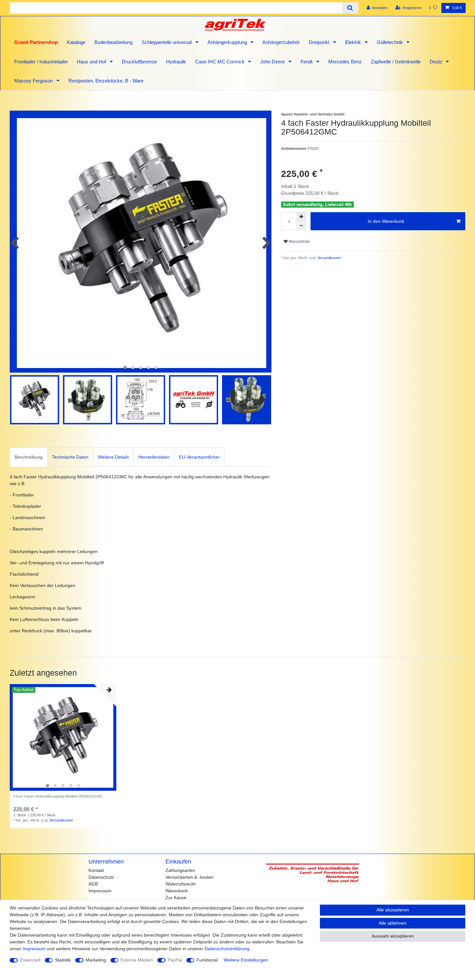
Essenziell (30, 960)
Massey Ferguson (34, 80)
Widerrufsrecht (180, 883)
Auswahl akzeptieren (393, 936)
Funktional (207, 960)
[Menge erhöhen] (301, 216)
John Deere (273, 61)
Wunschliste (299, 241)
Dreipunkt (320, 42)
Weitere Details (113, 457)
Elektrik (353, 42)
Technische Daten (70, 457)
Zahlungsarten (180, 870)
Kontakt (96, 870)
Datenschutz (101, 877)
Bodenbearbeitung (113, 42)
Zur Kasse (175, 897)
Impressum (100, 890)
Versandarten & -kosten (189, 877)
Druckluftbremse (139, 61)
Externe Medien (137, 960)
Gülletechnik (390, 42)
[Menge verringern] (301, 225)
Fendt (307, 61)
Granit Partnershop (36, 42)
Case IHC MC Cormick (220, 61)
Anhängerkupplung (227, 42)
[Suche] (350, 8)
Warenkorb (176, 890)
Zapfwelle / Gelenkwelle (396, 61)
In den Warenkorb (386, 221)
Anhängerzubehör (281, 42)
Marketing (96, 960)
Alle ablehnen (392, 923)
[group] (63, 737)
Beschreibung (29, 457)
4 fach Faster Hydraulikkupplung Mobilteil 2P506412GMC (58, 796)
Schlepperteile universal (167, 42)
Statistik (63, 960)
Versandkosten (328, 258)
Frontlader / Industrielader (41, 61)
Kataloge (76, 42)
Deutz (437, 61)
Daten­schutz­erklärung (227, 948)
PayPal (175, 960)
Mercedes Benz (345, 61)
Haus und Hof (92, 61)
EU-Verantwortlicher (199, 457)
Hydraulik (176, 61)
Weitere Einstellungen (246, 960)
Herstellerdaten (154, 457)
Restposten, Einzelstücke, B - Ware (106, 80)
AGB (93, 883)
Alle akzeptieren (392, 909)
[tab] (29, 456)
